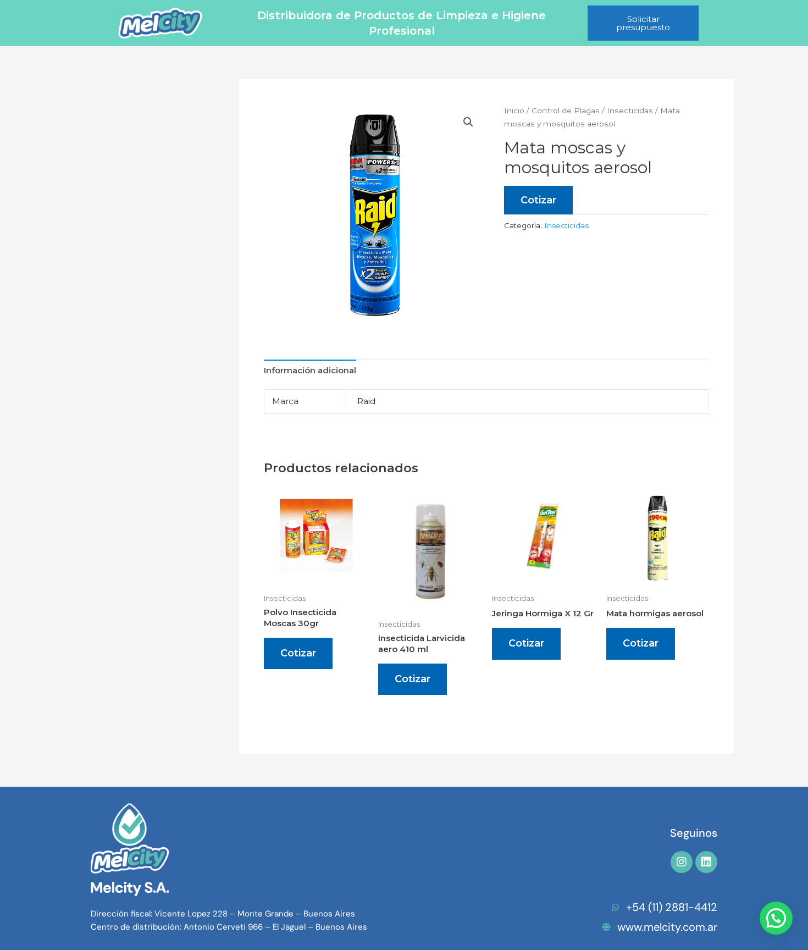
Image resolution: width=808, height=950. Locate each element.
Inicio (514, 110)
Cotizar (538, 200)
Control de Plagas (566, 110)
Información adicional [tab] (310, 370)
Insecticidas (630, 110)
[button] (468, 122)
